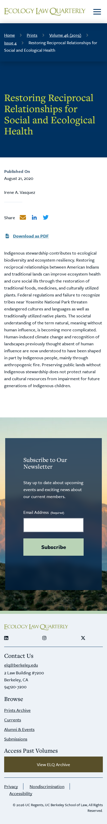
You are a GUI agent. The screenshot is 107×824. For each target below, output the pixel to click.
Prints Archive (17, 710)
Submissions (15, 739)
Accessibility (20, 793)
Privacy (11, 786)
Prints (32, 35)
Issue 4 (10, 43)
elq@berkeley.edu (21, 665)
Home (9, 35)
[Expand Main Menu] (97, 11)
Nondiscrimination (47, 786)
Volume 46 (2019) (65, 35)
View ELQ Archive (53, 764)
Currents (12, 719)
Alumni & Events (19, 729)
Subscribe (53, 547)
